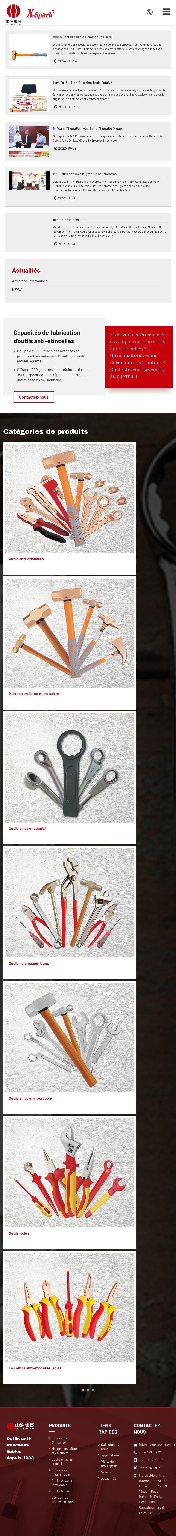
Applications (110, 1455)
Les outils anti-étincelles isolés (35, 1368)
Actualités (26, 270)
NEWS (17, 289)
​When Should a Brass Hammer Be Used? (82, 37)
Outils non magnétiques (29, 963)
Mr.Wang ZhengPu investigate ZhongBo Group (87, 128)
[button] (82, 1390)
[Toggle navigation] (166, 11)
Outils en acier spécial (27, 828)
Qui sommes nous (110, 1446)
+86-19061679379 (151, 1460)
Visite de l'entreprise (109, 1463)
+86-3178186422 (150, 1452)
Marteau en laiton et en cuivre (34, 693)
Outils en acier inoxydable (30, 1098)
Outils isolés (19, 1233)
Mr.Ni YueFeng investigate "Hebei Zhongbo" (85, 174)
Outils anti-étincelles (26, 558)
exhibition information (69, 219)
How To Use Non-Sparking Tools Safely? (82, 82)
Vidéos (106, 1472)
